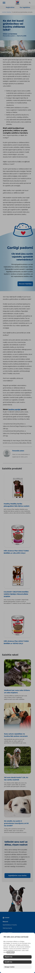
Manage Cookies (9, 967)
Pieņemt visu (8, 957)
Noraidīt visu (8, 962)
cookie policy (10, 952)
